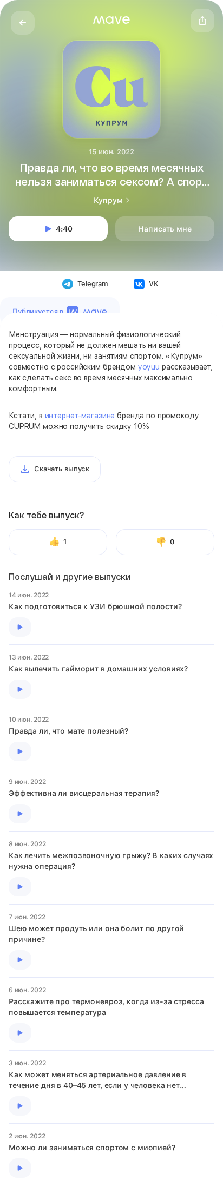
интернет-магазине (80, 415)
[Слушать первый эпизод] (20, 627)
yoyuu (149, 366)
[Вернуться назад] (23, 23)
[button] (111, 20)
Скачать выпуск (61, 469)
